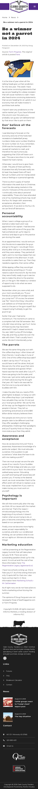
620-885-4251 (12, 740)
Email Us (10, 746)
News (13, 17)
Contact (9, 685)
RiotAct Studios (29, 787)
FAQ (8, 676)
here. (18, 55)
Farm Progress (15, 52)
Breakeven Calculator (14, 680)
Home (4, 17)
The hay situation (23, 716)
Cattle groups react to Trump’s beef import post (24, 704)
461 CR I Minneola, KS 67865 (16, 734)
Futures (9, 671)
